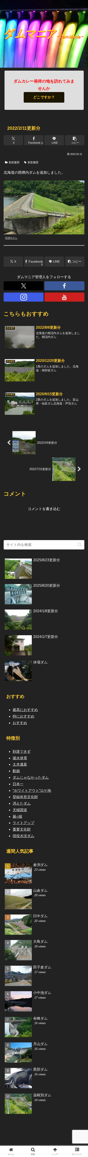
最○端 (17, 816)
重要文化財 (22, 829)
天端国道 (20, 810)
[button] (74, 140)
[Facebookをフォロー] (64, 285)
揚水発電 (20, 758)
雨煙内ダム (11, 238)
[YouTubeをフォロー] (64, 297)
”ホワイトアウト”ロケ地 (32, 790)
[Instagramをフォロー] (24, 297)
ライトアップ (23, 823)
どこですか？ (44, 97)
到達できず (22, 751)
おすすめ (20, 723)
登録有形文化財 (25, 797)
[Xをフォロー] (24, 285)
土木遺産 (20, 764)
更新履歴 (14, 162)
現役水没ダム (23, 836)
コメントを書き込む (44, 509)
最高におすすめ (25, 710)
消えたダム (22, 803)
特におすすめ (23, 716)
